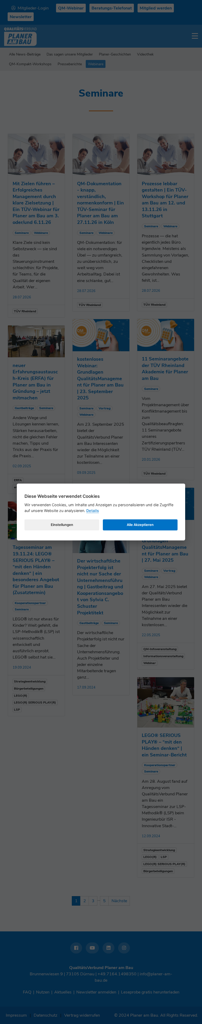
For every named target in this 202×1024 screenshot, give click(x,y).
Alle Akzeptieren (140, 525)
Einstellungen (62, 525)
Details (92, 510)
